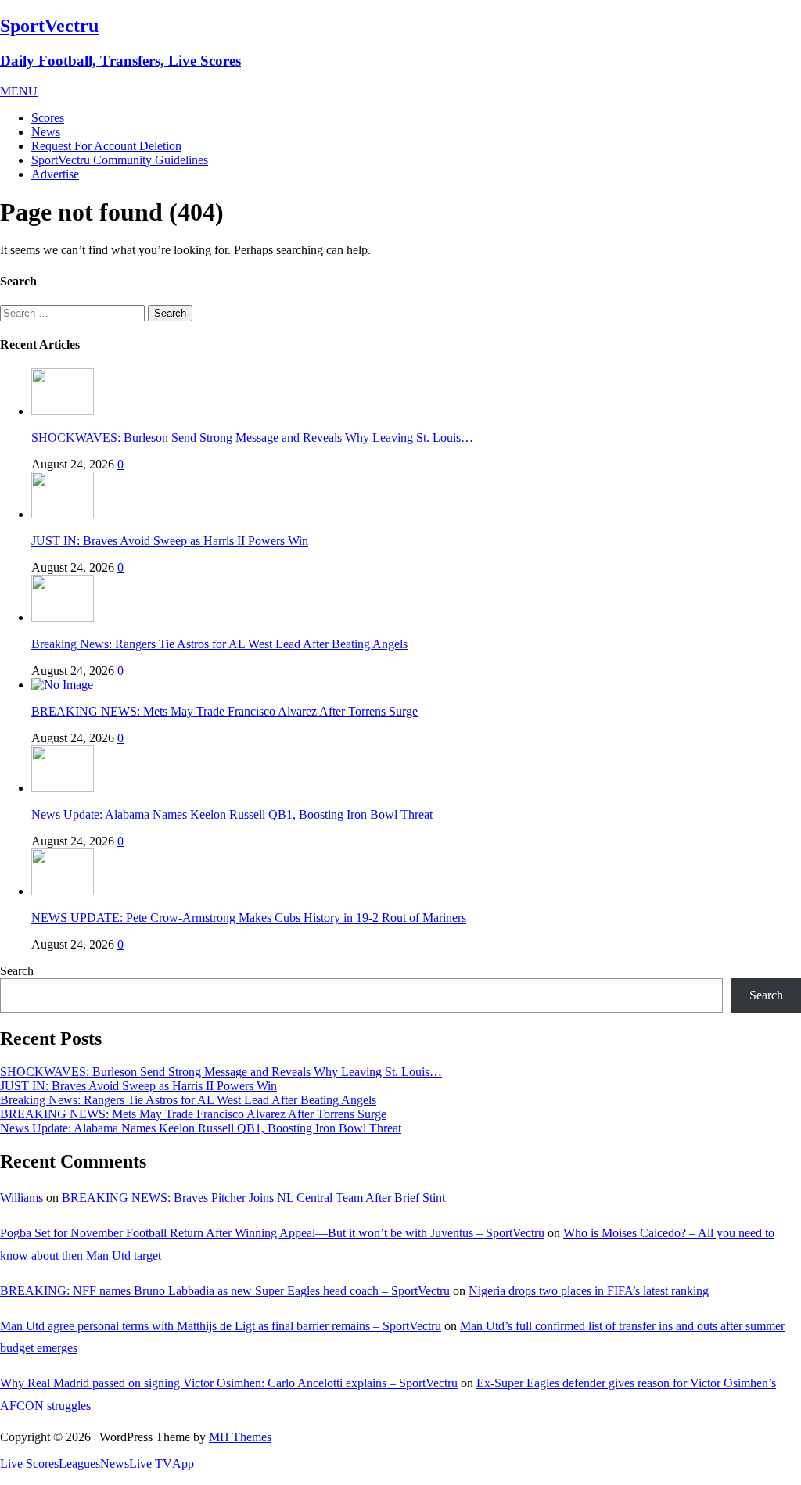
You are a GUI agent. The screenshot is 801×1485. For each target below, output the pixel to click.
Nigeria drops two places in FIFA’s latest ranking (589, 1290)
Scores (47, 117)
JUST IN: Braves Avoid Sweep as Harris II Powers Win (169, 540)
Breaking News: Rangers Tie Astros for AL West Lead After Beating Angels (219, 644)
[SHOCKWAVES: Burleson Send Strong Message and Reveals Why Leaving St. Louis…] (62, 411)
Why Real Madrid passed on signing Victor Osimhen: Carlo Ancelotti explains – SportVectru (229, 1383)
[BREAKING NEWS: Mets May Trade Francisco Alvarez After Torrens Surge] (62, 684)
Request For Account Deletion (106, 145)
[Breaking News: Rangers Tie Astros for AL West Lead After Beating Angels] (62, 617)
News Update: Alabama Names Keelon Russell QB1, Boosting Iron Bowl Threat (232, 814)
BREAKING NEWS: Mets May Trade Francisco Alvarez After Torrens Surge (224, 711)
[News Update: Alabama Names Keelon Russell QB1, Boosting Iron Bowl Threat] (62, 788)
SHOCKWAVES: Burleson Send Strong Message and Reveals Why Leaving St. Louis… (252, 437)
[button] (19, 91)
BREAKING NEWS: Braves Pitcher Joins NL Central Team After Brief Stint (253, 1197)
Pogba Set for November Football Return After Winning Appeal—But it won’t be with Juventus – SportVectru (272, 1232)
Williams (21, 1197)
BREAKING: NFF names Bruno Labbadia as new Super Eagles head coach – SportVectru (225, 1290)
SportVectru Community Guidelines (119, 160)
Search (17, 970)
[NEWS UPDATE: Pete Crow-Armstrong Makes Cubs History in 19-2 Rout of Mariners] (62, 891)
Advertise (55, 174)
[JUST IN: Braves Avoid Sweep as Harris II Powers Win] (62, 514)
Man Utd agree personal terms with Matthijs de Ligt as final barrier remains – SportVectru (220, 1326)
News (45, 131)
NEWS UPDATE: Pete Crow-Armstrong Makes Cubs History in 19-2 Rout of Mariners (248, 917)
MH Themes (240, 1437)
